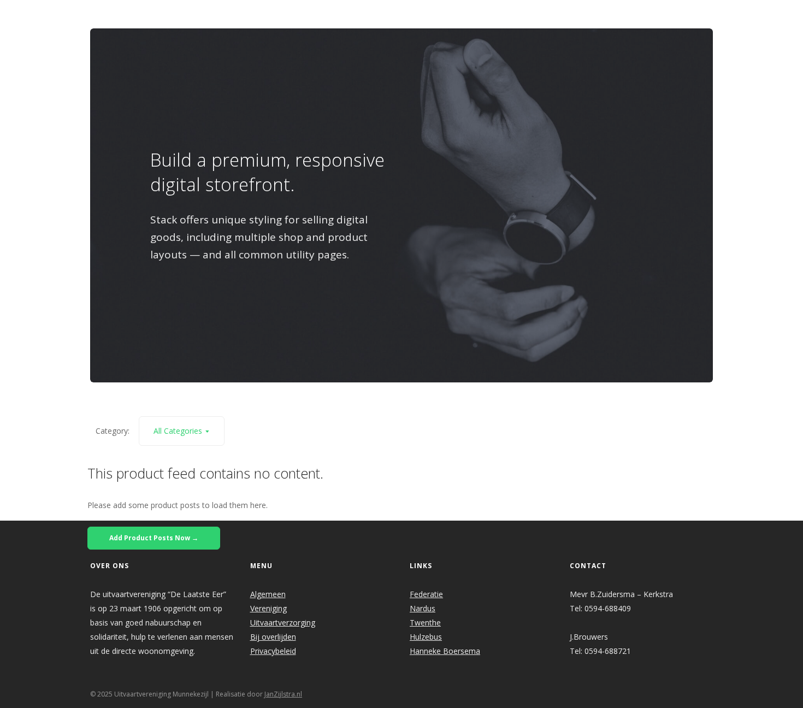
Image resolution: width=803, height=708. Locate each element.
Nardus (422, 608)
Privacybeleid (273, 651)
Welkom (315, 14)
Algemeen (268, 594)
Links (551, 14)
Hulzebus (426, 637)
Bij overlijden (273, 637)
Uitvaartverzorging (282, 622)
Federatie (426, 594)
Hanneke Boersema (445, 651)
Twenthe (425, 622)
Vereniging (268, 608)
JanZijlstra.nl (283, 694)
